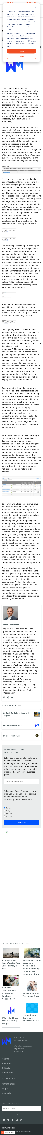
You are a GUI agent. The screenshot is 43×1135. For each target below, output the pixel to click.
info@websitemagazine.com (23, 1046)
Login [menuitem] (5, 1089)
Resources (8, 1078)
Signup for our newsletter (12, 1103)
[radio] (21, 808)
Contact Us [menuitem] (7, 1072)
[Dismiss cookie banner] (35, 8)
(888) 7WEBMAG (19, 1049)
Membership (9, 1084)
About (5, 1059)
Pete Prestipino (11, 625)
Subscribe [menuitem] (7, 1093)
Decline (21, 56)
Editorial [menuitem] (6, 1068)
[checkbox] (21, 812)
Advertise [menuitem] (7, 1064)
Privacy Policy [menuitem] (8, 1128)
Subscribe (31, 2)
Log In (10, 2)
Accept (21, 51)
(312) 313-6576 (18, 1051)
